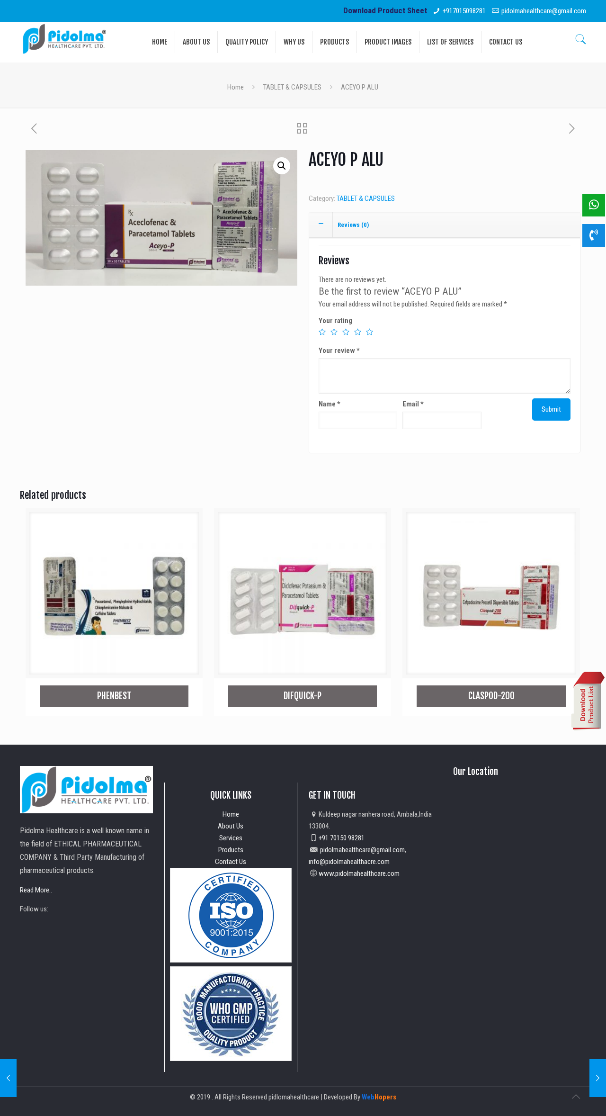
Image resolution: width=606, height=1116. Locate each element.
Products (230, 850)
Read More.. (36, 890)
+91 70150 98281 (342, 838)
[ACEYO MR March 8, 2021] (8, 1078)
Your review (339, 350)
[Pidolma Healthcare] (64, 38)
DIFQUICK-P (302, 696)
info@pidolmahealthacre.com (349, 861)
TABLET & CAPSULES (292, 87)
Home (235, 87)
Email (413, 404)
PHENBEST (114, 696)
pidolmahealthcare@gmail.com (543, 11)
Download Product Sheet (385, 10)
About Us (230, 826)
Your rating (335, 320)
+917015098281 (464, 11)
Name (329, 404)
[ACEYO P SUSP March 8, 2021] (597, 1078)
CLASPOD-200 (491, 696)
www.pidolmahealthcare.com (359, 873)
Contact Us (230, 861)
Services (230, 838)
